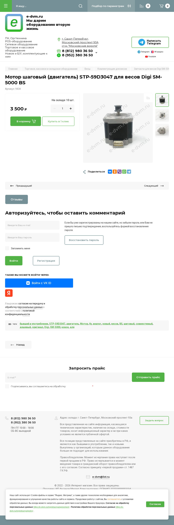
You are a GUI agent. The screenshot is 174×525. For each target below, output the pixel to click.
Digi (46, 327)
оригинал (37, 327)
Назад (20, 344)
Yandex (9, 293)
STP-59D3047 (57, 323)
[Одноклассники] (115, 172)
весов (114, 323)
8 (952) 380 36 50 (77, 55)
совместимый (144, 323)
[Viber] (119, 172)
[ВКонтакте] (110, 172)
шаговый (129, 323)
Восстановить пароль (84, 240)
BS (121, 323)
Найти (80, 6)
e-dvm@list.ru (101, 476)
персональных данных (79, 386)
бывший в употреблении (34, 323)
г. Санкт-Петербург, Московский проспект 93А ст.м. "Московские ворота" (80, 42)
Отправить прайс (148, 377)
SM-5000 (55, 327)
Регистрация (46, 260)
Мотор (84, 323)
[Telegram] (129, 172)
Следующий (151, 185)
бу (90, 323)
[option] (118, 128)
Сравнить (148, 97)
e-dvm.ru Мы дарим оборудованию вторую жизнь (48, 22)
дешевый (25, 327)
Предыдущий (24, 185)
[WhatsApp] (124, 172)
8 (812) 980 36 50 (77, 51)
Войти (14, 260)
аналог (97, 323)
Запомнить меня (20, 248)
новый (106, 323)
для (72, 327)
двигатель (72, 323)
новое (65, 327)
